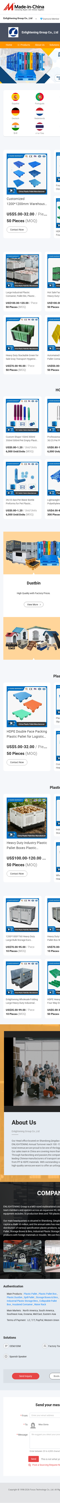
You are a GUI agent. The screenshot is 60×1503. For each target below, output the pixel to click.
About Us (39, 44)
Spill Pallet (29, 1297)
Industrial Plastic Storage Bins (22, 1300)
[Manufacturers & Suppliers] (24, 7)
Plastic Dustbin (14, 1297)
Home (9, 44)
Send (33, 1458)
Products (25, 44)
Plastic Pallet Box (47, 1293)
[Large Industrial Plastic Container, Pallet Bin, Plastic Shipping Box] (22, 271)
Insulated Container (22, 1304)
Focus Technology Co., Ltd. (42, 1489)
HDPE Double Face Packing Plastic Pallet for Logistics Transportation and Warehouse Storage (27, 734)
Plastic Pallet (30, 1293)
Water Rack (40, 1304)
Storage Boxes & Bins (47, 1297)
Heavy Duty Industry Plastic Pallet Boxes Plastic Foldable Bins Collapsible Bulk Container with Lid (27, 845)
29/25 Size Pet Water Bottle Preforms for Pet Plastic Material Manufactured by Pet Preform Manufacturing (21, 501)
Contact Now (17, 229)
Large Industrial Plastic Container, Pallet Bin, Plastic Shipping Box (20, 294)
